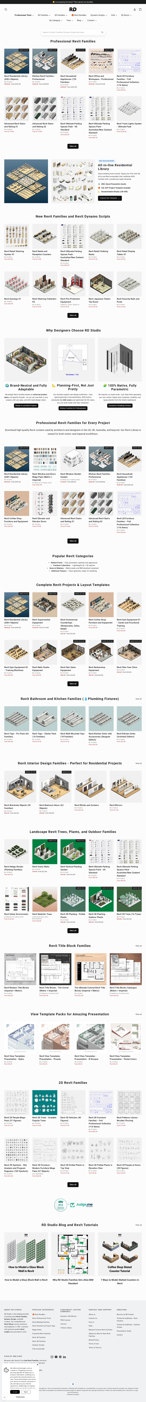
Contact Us (93, 1318)
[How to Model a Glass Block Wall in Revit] (26, 1254)
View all (73, 146)
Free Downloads (38, 1349)
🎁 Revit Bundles (78, 15)
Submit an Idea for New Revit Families (100, 1335)
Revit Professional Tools (41, 1318)
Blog (79, 20)
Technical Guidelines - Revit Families (127, 1319)
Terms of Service (95, 1348)
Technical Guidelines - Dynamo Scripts (128, 1326)
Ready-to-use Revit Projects (26, 405)
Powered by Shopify (73, 1394)
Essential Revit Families (41, 1334)
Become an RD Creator (125, 1314)
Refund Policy (94, 1340)
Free (69, 20)
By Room (125, 15)
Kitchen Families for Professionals (73, 408)
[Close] (37, 1365)
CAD (113, 15)
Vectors (63, 1324)
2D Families (60, 15)
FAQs (91, 1326)
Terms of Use (94, 1344)
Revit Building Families (40, 1322)
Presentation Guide (124, 1331)
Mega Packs (37, 1330)
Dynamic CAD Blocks (68, 1316)
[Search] (102, 32)
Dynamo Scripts (98, 15)
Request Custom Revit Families (100, 1330)
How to (91, 1322)
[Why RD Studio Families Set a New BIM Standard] (73, 1254)
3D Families (43, 15)
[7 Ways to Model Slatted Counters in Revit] (120, 1254)
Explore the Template (110, 198)
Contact (91, 20)
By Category (55, 20)
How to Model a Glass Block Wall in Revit (26, 1280)
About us (92, 1314)
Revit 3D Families (39, 1337)
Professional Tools (23, 15)
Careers (120, 1335)
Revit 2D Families (39, 1341)
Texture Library (66, 1328)
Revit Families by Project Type (43, 1326)
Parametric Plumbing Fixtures (120, 405)
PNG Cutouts (65, 1320)
